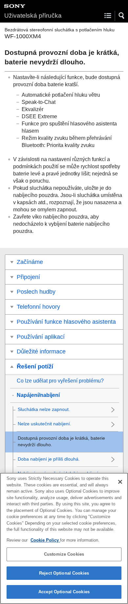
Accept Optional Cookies (64, 591)
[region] (64, 538)
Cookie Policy (45, 540)
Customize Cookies (64, 554)
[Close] (120, 482)
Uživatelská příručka (33, 15)
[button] (121, 15)
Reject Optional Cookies (64, 573)
